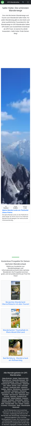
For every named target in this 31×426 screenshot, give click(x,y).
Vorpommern (12, 405)
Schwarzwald (6, 398)
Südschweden (19, 400)
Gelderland (26, 383)
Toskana (21, 403)
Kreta (19, 385)
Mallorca (9, 389)
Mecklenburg (17, 389)
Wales (18, 405)
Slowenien (25, 398)
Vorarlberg (4, 405)
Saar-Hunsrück (13, 394)
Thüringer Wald (9, 403)
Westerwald (15, 407)
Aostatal (15, 378)
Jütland (9, 385)
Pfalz (12, 393)
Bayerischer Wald (23, 378)
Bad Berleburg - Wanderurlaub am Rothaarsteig (15, 359)
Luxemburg (24, 387)
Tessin (19, 402)
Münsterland (25, 389)
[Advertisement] (15, 51)
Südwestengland (6, 402)
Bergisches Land (6, 380)
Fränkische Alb (5, 383)
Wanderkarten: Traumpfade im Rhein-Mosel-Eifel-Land (15, 331)
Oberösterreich (5, 393)
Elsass (17, 382)
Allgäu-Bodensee (7, 378)
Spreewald (11, 400)
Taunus (14, 402)
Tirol (16, 403)
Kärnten (14, 385)
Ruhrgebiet (5, 394)
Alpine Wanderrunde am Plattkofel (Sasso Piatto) (15, 211)
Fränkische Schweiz (16, 383)
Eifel (27, 380)
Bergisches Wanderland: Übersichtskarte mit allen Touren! (15, 303)
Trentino (26, 403)
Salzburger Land (23, 394)
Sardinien (6, 396)
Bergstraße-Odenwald (18, 380)
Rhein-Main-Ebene (20, 393)
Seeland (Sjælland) (16, 398)
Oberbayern (15, 391)
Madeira (3, 389)
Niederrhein (7, 391)
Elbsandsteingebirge (8, 382)
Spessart (4, 400)
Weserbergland (25, 405)
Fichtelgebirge (24, 382)
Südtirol (26, 400)
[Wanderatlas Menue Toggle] (28, 2)
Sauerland (13, 396)
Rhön (27, 393)
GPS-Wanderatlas (13, 2)
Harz (4, 385)
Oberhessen (23, 391)
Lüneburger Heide (14, 387)
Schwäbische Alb (21, 396)
